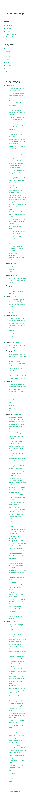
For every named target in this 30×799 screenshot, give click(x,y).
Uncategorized (10, 74)
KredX (10, 309)
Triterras (11, 331)
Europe (8, 54)
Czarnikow (12, 269)
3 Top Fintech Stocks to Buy (17, 755)
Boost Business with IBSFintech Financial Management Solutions (16, 538)
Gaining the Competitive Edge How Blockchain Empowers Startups (16, 190)
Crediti (11, 266)
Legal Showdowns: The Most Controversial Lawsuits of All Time (17, 326)
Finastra (11, 411)
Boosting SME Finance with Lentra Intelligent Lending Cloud (17, 96)
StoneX (11, 770)
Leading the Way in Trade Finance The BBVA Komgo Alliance (16, 448)
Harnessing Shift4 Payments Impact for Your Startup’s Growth (17, 149)
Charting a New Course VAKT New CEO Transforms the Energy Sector (17, 556)
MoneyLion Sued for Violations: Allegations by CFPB (16, 760)
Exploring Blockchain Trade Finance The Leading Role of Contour (17, 221)
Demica (11, 402)
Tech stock (9, 65)
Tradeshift (12, 776)
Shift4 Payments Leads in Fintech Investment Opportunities (16, 683)
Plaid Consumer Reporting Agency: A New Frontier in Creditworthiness (17, 531)
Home (8, 31)
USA (7, 77)
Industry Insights (11, 34)
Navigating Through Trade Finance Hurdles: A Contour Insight (17, 214)
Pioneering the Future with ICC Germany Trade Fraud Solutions (17, 120)
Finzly (10, 782)
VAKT (10, 397)
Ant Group (12, 333)
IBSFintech (12, 312)
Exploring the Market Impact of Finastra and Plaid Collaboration (17, 473)
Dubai (8, 51)
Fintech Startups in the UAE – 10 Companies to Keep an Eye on (17, 356)
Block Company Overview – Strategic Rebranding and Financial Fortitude (17, 173)
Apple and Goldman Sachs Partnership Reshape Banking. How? (16, 634)
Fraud (8, 57)
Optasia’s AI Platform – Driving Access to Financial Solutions (17, 363)
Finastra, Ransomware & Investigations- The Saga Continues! (16, 392)
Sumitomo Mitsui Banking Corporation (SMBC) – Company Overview (16, 165)
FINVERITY (12, 408)
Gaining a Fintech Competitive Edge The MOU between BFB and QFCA (17, 509)
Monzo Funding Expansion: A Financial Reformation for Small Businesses (17, 490)
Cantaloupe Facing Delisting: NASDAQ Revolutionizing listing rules (17, 715)
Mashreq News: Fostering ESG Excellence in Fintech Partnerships (16, 248)
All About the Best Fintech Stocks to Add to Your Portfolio (16, 664)
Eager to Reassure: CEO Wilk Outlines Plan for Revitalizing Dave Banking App (17, 750)
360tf (10, 272)
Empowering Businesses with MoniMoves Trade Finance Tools (17, 207)
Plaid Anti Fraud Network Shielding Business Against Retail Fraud (17, 524)
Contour (11, 336)
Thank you (9, 40)
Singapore (9, 62)
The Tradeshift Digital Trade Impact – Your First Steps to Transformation (17, 141)
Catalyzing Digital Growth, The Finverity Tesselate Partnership (16, 580)
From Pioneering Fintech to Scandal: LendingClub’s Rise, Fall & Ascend (17, 691)
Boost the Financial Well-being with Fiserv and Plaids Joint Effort (17, 497)
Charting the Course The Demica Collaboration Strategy (16, 587)
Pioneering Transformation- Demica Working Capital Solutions (17, 616)
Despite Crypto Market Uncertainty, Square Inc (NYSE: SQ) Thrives (16, 743)
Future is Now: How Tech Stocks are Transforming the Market (17, 671)
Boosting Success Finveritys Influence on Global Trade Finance (17, 602)
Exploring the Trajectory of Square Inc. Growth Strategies (17, 127)
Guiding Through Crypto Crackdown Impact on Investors (16, 627)
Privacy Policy (10, 37)
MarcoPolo (12, 399)
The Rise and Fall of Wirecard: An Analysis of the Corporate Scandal (17, 280)
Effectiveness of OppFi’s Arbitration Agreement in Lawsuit (16, 708)
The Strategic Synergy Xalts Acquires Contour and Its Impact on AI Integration (17, 461)
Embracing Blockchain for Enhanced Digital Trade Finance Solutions (16, 427)
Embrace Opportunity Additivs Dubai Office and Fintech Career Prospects (16, 419)
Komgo (11, 339)
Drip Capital (12, 773)
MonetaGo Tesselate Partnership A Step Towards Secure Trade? (17, 103)
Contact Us (9, 28)
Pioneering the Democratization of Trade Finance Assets (16, 594)
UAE (7, 68)
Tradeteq (11, 405)
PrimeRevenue (13, 779)
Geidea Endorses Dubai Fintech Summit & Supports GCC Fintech (17, 371)
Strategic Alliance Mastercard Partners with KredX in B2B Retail (17, 517)
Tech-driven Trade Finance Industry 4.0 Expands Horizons (16, 646)
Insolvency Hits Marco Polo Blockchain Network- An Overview (17, 291)
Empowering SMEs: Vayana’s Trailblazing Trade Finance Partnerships (17, 573)
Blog (7, 48)
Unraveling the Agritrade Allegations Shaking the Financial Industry (16, 134)
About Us (9, 25)
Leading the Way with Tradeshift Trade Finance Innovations (16, 609)
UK (7, 71)
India (7, 60)
